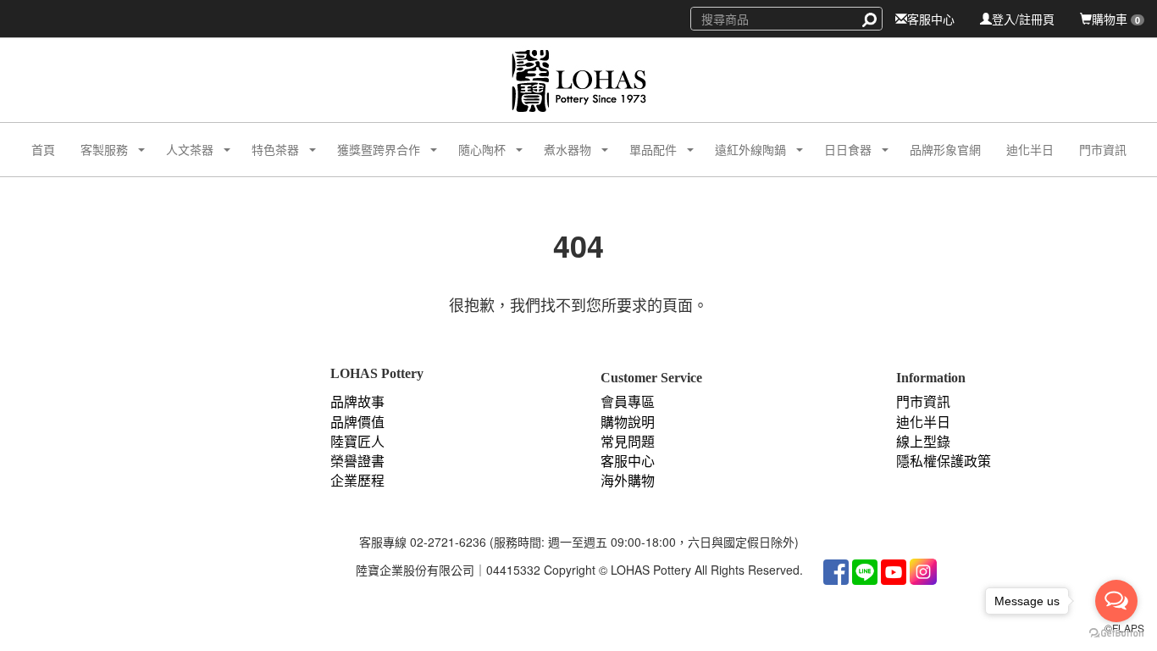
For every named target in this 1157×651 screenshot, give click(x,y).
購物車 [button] (1116, 18)
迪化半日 (1030, 149)
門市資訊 (1103, 149)
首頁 (43, 149)
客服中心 (931, 18)
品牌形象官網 (945, 149)
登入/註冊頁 (1023, 18)
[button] (98, 149)
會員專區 (628, 402)
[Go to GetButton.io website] (1116, 633)
